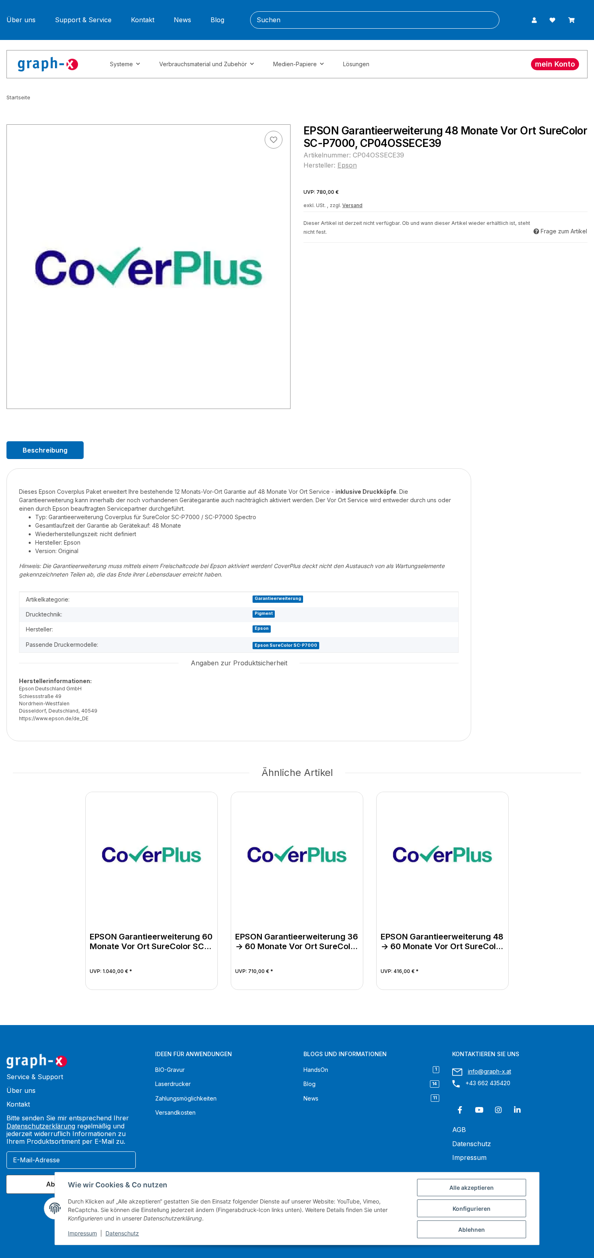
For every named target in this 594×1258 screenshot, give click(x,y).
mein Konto (555, 64)
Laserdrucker (173, 1083)
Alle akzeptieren (471, 1187)
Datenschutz (122, 1233)
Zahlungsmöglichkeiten (186, 1098)
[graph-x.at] (48, 64)
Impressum (82, 1233)
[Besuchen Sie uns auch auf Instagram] (498, 1110)
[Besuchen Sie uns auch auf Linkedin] (517, 1110)
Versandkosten (175, 1112)
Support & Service (83, 20)
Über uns (21, 20)
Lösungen (356, 64)
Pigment (264, 613)
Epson (262, 628)
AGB (459, 1130)
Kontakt (142, 20)
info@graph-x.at (489, 1071)
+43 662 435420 (488, 1083)
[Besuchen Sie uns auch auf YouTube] (479, 1110)
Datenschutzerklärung (40, 1126)
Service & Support (34, 1077)
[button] (534, 20)
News (182, 20)
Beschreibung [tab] (45, 450)
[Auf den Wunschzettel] (273, 140)
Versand (352, 205)
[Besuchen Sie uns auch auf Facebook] (460, 1110)
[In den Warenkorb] (12, 119)
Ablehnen (471, 1229)
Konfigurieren (472, 1208)
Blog (217, 20)
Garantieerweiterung (278, 598)
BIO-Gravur (170, 1069)
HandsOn (370, 1069)
